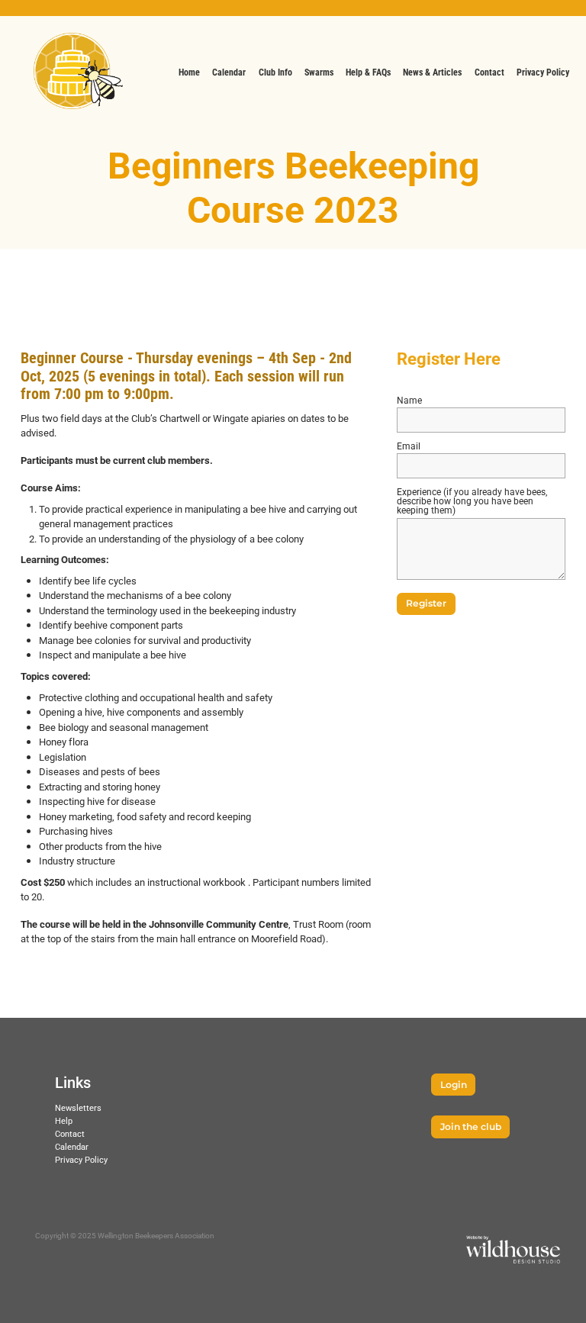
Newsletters (78, 1107)
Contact (70, 1133)
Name (409, 399)
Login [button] (453, 1085)
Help (63, 1120)
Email (408, 445)
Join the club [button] (470, 1127)
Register (426, 603)
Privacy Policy (81, 1159)
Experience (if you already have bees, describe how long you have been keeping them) (472, 501)
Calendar (72, 1146)
